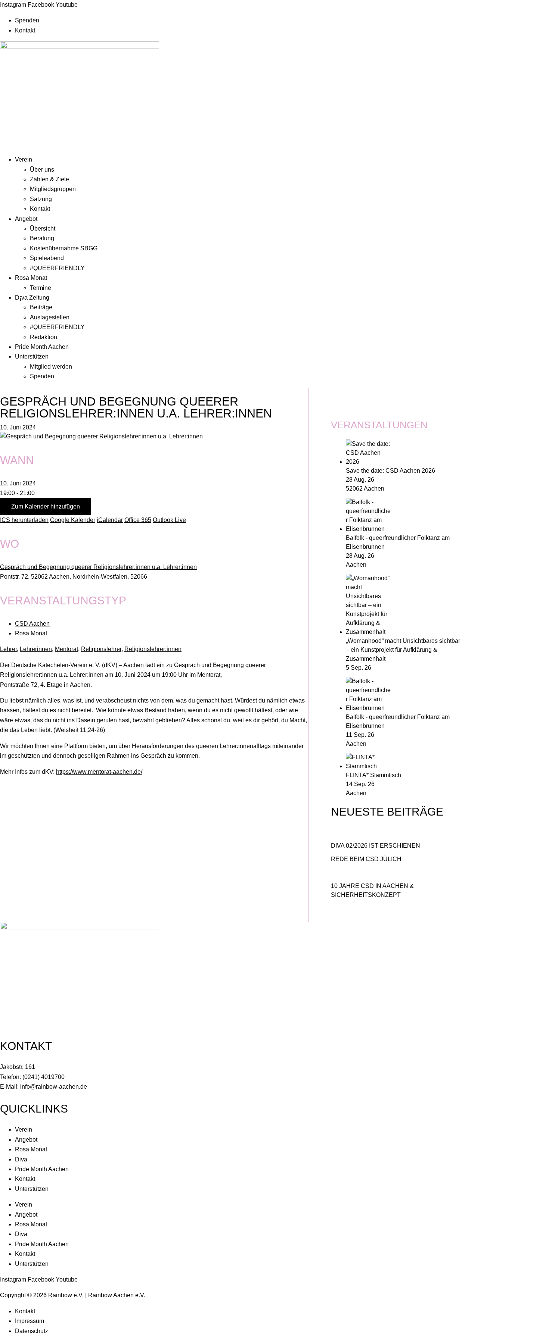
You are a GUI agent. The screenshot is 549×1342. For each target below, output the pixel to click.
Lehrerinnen (36, 649)
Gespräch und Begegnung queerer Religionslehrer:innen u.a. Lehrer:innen (98, 567)
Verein (23, 159)
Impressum (29, 1321)
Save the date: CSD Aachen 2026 (390, 470)
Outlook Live (169, 520)
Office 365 (137, 520)
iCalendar (110, 520)
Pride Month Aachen (42, 347)
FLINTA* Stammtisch (373, 775)
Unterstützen (32, 356)
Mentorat (66, 649)
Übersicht (42, 228)
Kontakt (25, 30)
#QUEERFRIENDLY (57, 268)
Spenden (27, 20)
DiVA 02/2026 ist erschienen (375, 845)
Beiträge (41, 307)
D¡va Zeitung (32, 297)
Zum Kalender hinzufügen (45, 506)
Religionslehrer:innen (153, 649)
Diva (21, 1159)
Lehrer (8, 649)
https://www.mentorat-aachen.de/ (99, 772)
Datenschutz (31, 1331)
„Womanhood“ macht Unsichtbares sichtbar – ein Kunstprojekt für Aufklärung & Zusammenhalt (403, 650)
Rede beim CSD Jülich (366, 859)
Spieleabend (47, 258)
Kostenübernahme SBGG (63, 248)
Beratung (42, 238)
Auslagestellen (49, 317)
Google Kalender (72, 520)
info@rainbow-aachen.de (53, 1086)
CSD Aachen (32, 623)
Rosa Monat (31, 278)
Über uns (42, 169)
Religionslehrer (101, 649)
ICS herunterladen (24, 520)
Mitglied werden (51, 366)
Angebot (26, 219)
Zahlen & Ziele (49, 179)
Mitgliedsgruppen (53, 189)
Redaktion (43, 337)
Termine (40, 288)
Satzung (41, 199)
